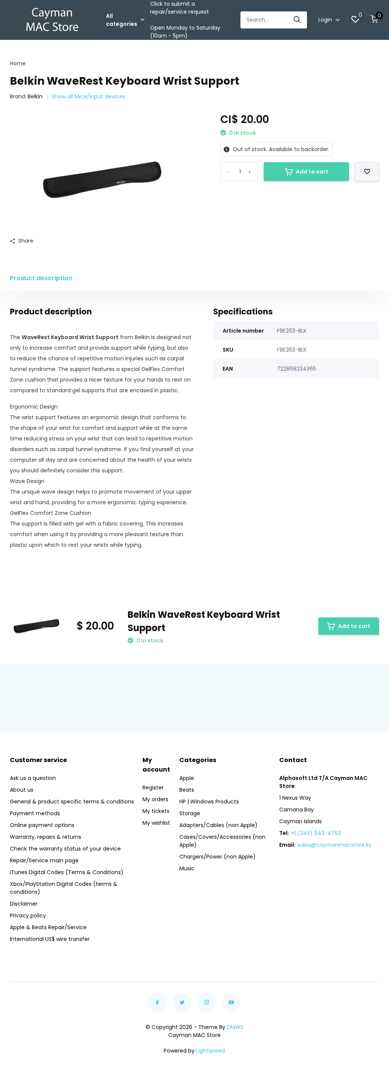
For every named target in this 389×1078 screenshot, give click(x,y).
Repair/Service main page (44, 860)
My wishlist (156, 823)
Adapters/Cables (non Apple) (218, 825)
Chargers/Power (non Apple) (217, 856)
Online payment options (42, 825)
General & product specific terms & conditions (72, 801)
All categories (121, 20)
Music (186, 868)
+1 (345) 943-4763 (316, 833)
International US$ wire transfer (50, 939)
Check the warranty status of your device (65, 848)
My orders (155, 799)
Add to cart (312, 171)
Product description (41, 278)
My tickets (155, 811)
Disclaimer (24, 904)
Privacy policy (28, 915)
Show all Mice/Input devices (88, 96)
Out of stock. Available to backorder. (280, 149)
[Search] (297, 19)
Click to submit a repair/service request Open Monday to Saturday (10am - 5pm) (185, 19)
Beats (186, 790)
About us (21, 790)
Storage (189, 813)
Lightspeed (210, 1050)
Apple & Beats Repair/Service (48, 927)
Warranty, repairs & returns (45, 837)
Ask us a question (33, 778)
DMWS (235, 1027)
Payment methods (35, 813)
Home (18, 63)
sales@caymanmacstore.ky (334, 845)
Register (153, 787)
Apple (186, 778)
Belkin (35, 96)
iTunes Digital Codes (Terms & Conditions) (66, 872)
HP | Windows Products (209, 801)
